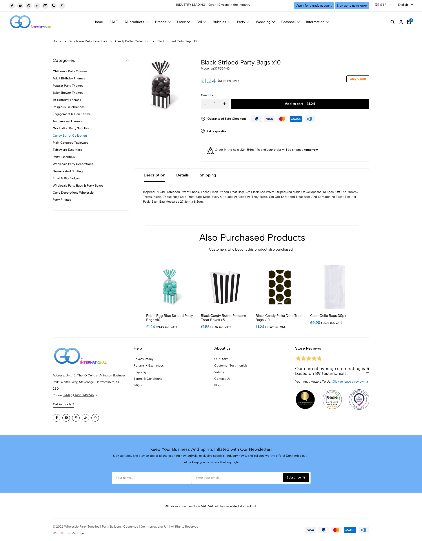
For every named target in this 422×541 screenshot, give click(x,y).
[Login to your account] (401, 22)
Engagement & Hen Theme (72, 114)
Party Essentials (64, 157)
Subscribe (294, 477)
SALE (113, 22)
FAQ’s (138, 385)
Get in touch (62, 404)
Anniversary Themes (67, 121)
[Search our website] (393, 22)
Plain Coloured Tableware (71, 143)
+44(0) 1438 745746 (78, 395)
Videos (219, 372)
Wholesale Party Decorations (73, 164)
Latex (181, 22)
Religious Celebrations (69, 107)
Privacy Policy (143, 359)
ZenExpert (79, 533)
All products (134, 22)
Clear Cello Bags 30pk (328, 316)
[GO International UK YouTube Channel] (20, 6)
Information (315, 22)
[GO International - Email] (45, 6)
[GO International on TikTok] (85, 418)
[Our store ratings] (308, 359)
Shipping (140, 372)
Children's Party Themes (70, 71)
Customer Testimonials (230, 365)
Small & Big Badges (66, 178)
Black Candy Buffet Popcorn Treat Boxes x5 (223, 318)
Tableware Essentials (67, 150)
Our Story (221, 359)
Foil (199, 22)
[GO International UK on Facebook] (12, 6)
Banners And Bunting (68, 171)
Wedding (263, 22)
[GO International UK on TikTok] (37, 6)
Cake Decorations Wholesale (73, 192)
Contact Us (222, 379)
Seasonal (288, 22)
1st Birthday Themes (67, 100)
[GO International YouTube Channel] (66, 418)
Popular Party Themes (68, 86)
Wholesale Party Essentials (88, 41)
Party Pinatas (62, 200)
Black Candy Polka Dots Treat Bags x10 (279, 318)
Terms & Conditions (148, 379)
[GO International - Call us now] (54, 6)
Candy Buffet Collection (132, 41)
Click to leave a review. (348, 381)
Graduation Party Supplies (71, 128)
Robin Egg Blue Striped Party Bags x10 (169, 318)
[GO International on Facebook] (56, 418)
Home (98, 22)
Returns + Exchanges (149, 365)
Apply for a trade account (314, 5)
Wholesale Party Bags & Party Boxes (78, 185)
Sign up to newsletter (352, 5)
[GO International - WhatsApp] (62, 6)
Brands (160, 22)
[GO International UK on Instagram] (28, 6)
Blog (217, 385)
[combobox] (383, 5)
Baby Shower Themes (68, 93)
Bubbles (219, 22)
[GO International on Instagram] (76, 418)
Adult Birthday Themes (69, 78)
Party (241, 22)
